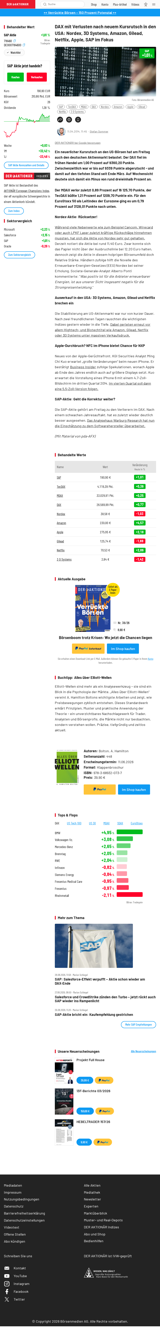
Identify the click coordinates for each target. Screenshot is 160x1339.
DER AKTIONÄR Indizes (101, 1227)
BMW (57, 833)
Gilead (142, 106)
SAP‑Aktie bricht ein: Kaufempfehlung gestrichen (94, 1015)
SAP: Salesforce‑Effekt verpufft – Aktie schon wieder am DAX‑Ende (100, 981)
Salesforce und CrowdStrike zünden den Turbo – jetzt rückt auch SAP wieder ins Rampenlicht (105, 999)
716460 (8, 40)
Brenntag (60, 854)
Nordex (105, 106)
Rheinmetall (62, 896)
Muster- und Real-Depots (103, 1220)
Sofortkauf (95, 648)
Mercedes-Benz (64, 847)
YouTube (20, 1276)
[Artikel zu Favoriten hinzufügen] (78, 120)
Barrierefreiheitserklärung (24, 1213)
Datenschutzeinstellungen (24, 1220)
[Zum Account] (105, 4)
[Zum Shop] (94, 4)
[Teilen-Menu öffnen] (60, 120)
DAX (94, 106)
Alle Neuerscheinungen (143, 1051)
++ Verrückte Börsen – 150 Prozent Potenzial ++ (80, 12)
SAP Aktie (10, 35)
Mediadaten (13, 1185)
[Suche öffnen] (45, 4)
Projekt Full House (90, 1060)
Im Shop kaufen (123, 648)
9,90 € (84, 1142)
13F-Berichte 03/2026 (93, 1091)
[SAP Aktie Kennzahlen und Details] (27, 126)
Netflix (62, 111)
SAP (61, 106)
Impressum (12, 1192)
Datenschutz (13, 1206)
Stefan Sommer (99, 131)
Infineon (60, 868)
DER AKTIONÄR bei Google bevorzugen (77, 142)
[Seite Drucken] (69, 120)
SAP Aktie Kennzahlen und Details (26, 165)
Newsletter (92, 1199)
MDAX (84, 106)
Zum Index (14, 210)
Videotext (11, 1227)
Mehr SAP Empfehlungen (138, 1024)
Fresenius (61, 888)
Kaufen (16, 77)
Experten (91, 1206)
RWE (57, 861)
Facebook (21, 1291)
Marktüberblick (95, 1213)
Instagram (21, 1283)
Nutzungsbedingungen (21, 1199)
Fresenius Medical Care (68, 881)
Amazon (118, 106)
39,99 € (85, 1080)
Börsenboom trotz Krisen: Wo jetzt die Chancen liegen (105, 637)
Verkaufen (37, 77)
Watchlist (15, 52)
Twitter (19, 1299)
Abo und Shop (94, 1234)
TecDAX (72, 106)
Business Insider (83, 367)
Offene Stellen (15, 1234)
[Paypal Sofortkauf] (100, 789)
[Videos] (135, 4)
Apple (130, 106)
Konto (150, 658)
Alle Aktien (92, 1185)
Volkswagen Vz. (64, 840)
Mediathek (92, 1192)
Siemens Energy (64, 875)
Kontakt (20, 1268)
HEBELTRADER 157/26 (93, 1121)
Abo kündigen (14, 1241)
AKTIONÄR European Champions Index (26, 190)
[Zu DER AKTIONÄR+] (120, 4)
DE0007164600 (13, 44)
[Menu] (155, 4)
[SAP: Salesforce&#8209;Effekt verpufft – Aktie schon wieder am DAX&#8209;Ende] (105, 946)
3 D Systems (77, 111)
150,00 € (85, 1111)
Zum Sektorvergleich (19, 254)
